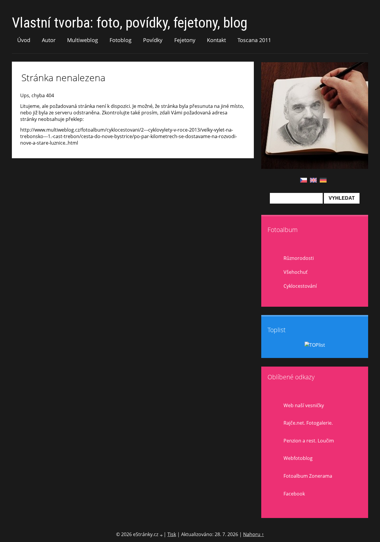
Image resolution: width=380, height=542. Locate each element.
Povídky (152, 40)
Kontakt (216, 40)
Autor (49, 40)
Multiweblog (82, 40)
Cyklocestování (300, 286)
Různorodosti (299, 258)
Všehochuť (296, 272)
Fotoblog (121, 40)
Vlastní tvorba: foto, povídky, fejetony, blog (129, 22)
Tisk (171, 534)
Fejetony (184, 40)
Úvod (23, 40)
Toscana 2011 (254, 40)
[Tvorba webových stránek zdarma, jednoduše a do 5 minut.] (161, 535)
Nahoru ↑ (253, 534)
